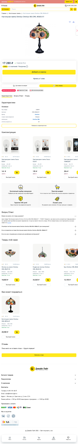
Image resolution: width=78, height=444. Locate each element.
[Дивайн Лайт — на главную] (39, 369)
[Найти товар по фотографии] (75, 9)
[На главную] (39, 5)
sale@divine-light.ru (11, 393)
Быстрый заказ (10, 177)
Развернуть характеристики (39, 125)
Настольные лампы (15, 13)
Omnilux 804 (36, 119)
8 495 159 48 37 (12, 391)
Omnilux (37, 114)
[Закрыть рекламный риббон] (76, 1)
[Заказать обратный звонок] (66, 6)
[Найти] (71, 9)
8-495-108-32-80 (72, 5)
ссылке (9, 222)
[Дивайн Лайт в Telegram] (8, 416)
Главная (4, 13)
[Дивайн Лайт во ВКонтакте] (3, 416)
